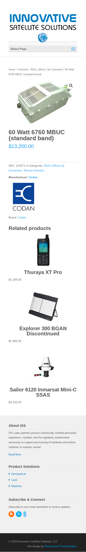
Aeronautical (18, 473)
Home (12, 69)
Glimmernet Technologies (61, 546)
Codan (33, 177)
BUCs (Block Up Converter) (47, 69)
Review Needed (34, 170)
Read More (15, 454)
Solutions (23, 69)
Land (14, 479)
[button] (71, 85)
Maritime (16, 486)
